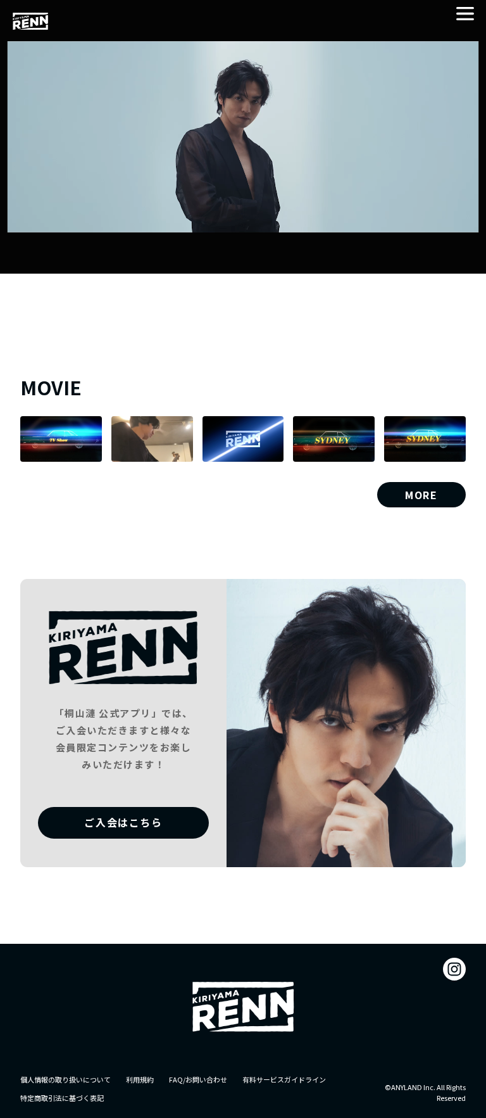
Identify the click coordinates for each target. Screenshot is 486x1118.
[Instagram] (454, 969)
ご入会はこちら (123, 822)
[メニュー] (465, 13)
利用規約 (140, 1079)
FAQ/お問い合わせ (198, 1079)
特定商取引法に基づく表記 (62, 1098)
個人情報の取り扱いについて (65, 1079)
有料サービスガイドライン (284, 1079)
